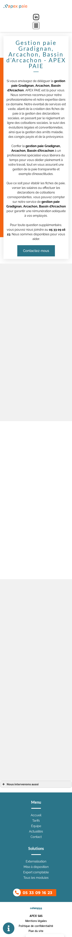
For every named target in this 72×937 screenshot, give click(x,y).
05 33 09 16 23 (37, 892)
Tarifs (36, 820)
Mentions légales (36, 920)
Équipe (36, 826)
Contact (36, 837)
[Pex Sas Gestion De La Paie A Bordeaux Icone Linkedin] (36, 17)
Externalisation (36, 861)
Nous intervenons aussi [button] (23, 784)
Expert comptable (36, 872)
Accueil (36, 815)
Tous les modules (36, 878)
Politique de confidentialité (36, 926)
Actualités (36, 831)
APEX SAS (36, 915)
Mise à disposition (36, 867)
